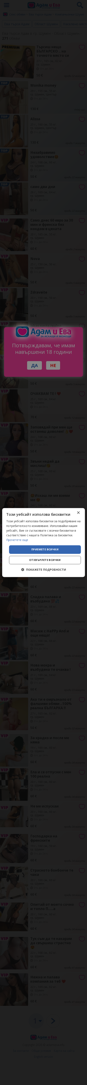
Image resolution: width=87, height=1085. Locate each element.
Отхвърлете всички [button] (45, 560)
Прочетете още (17, 540)
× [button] (78, 512)
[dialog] (43, 542)
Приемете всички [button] (44, 549)
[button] (43, 569)
